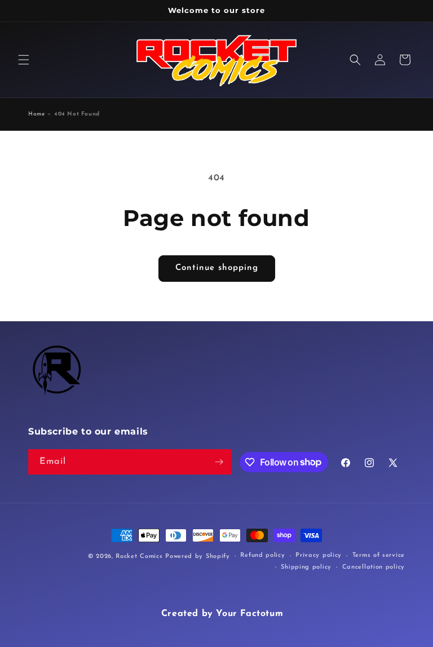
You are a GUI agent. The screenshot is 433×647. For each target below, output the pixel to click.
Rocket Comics (139, 556)
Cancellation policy (373, 567)
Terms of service (378, 555)
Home (36, 114)
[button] (23, 59)
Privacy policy (318, 555)
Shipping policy (306, 567)
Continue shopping (216, 268)
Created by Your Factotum (222, 613)
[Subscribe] (218, 462)
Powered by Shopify (197, 556)
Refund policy (262, 555)
